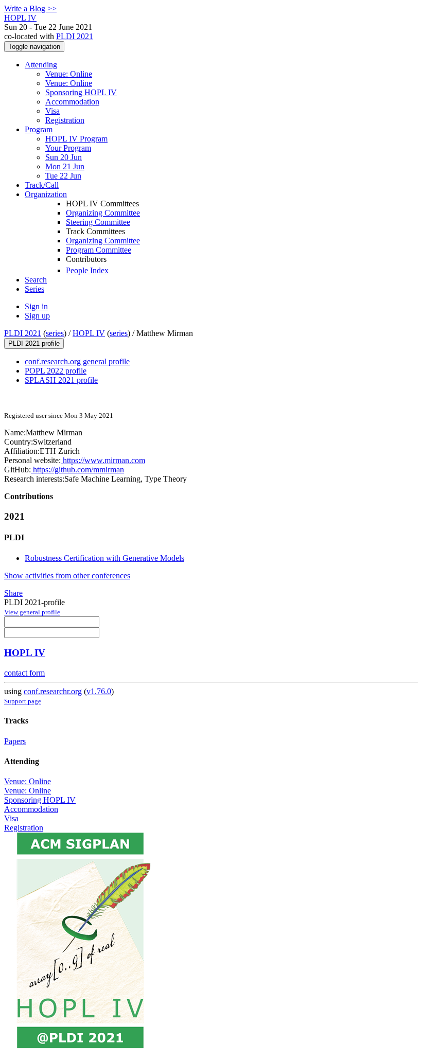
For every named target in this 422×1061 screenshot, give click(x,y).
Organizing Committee (103, 212)
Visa (52, 111)
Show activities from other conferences (67, 575)
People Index (87, 270)
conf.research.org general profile (77, 361)
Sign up (37, 315)
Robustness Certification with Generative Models (104, 558)
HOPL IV (89, 333)
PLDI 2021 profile (34, 343)
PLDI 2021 (74, 36)
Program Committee (98, 249)
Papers (15, 741)
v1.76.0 (98, 691)
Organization (46, 194)
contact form (24, 672)
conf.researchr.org (53, 691)
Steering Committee (98, 222)
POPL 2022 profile (55, 370)
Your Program (68, 148)
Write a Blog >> (30, 8)
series (55, 333)
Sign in (36, 306)
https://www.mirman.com (103, 460)
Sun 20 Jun (63, 157)
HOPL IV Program (76, 138)
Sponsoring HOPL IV (81, 92)
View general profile (32, 612)
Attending (41, 64)
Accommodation (72, 101)
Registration (64, 120)
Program (38, 129)
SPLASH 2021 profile (61, 380)
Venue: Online (68, 73)
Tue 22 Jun (63, 175)
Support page (22, 701)
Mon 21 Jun (64, 166)
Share (13, 593)
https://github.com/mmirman (77, 469)
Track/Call (42, 185)
